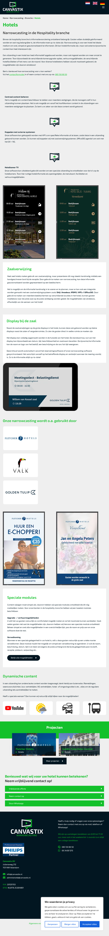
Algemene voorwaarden (39, 923)
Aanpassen (53, 924)
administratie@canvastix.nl (19, 877)
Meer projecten (52, 761)
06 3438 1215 (67, 850)
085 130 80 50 (61, 74)
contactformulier (17, 74)
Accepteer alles (89, 924)
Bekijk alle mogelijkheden (22, 657)
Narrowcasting (16, 18)
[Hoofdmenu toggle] (103, 7)
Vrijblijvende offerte (17, 788)
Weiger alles (70, 924)
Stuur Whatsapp (16, 803)
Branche (29, 18)
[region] (72, 913)
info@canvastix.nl (14, 874)
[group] (34, 744)
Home (5, 18)
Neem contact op (16, 796)
